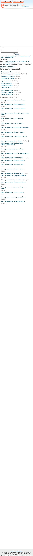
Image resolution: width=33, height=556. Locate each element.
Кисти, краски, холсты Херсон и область (12, 123)
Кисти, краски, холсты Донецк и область (12, 118)
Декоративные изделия (7, 78)
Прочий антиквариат (7, 94)
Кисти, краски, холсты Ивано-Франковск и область (15, 127)
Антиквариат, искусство (23, 56)
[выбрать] (16, 71)
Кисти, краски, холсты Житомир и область (13, 201)
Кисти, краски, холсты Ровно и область (12, 173)
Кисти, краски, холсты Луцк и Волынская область (15, 153)
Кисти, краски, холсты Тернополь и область (13, 182)
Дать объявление (7, 1)
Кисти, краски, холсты (7, 57)
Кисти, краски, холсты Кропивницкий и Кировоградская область (12, 144)
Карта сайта (19, 551)
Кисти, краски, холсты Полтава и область (12, 169)
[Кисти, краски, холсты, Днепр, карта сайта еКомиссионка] (10, 6)
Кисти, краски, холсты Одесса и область (12, 164)
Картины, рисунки (6, 81)
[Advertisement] (16, 28)
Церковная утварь (6, 87)
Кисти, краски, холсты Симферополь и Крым (13, 175)
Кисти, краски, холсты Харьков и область (12, 132)
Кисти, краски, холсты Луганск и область (12, 149)
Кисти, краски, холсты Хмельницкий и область (14, 136)
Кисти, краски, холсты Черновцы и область (13, 108)
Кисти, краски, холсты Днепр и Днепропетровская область (15, 113)
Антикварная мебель (7, 71)
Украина (7, 64)
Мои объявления (18, 1)
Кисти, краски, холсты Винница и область (12, 192)
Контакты (12, 551)
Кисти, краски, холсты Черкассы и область (13, 100)
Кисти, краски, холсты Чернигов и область (13, 104)
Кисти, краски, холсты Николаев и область (13, 160)
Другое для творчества (7, 92)
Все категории (11, 56)
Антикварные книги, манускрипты (10, 74)
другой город (25, 6)
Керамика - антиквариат (8, 76)
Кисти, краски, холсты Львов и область (12, 157)
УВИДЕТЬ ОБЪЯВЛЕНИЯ (7, 67)
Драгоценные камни (7, 85)
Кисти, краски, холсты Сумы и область (12, 180)
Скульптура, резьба (6, 83)
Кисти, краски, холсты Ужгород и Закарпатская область (14, 187)
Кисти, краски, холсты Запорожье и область (13, 197)
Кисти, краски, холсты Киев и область (11, 141)
